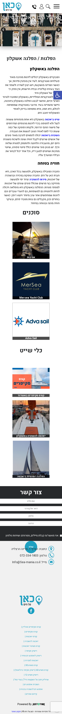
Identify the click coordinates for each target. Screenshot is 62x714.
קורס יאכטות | (31, 636)
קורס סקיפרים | (31, 631)
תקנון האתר (16, 711)
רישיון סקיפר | (31, 650)
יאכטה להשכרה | (31, 641)
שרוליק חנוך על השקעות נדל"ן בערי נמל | (31, 679)
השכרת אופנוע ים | (31, 684)
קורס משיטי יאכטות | (31, 646)
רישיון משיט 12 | (31, 674)
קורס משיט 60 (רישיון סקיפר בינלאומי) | (31, 670)
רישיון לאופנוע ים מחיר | (31, 655)
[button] (57, 95)
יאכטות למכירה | (31, 660)
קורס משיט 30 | (31, 665)
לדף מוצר (31, 395)
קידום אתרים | (31, 693)
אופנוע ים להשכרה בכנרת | (31, 689)
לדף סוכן (31, 257)
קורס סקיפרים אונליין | (31, 626)
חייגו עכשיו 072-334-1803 (35, 6)
